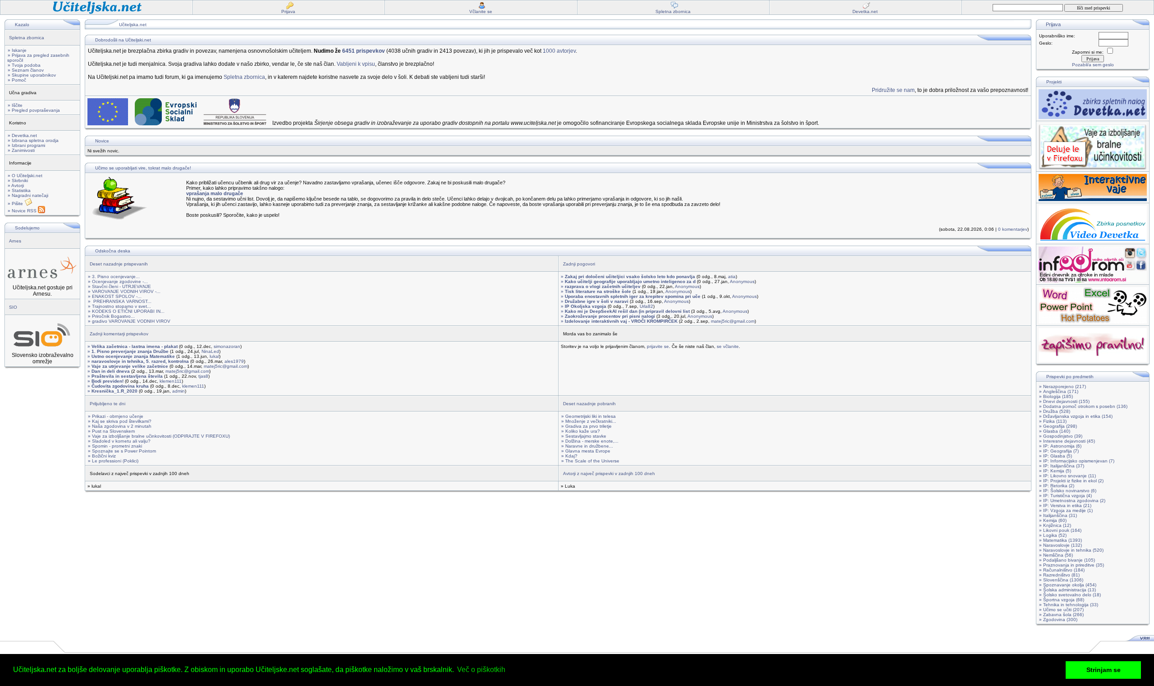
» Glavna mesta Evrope (585, 450)
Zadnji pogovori (579, 263)
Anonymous (742, 281)
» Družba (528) (1054, 411)
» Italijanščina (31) (1058, 515)
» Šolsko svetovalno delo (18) (1070, 594)
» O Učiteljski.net (25, 175)
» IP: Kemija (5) (1055, 470)
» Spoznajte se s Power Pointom (122, 450)
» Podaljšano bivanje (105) (1067, 560)
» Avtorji (16, 185)
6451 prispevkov (363, 51)
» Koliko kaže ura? (580, 431)
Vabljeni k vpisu (356, 64)
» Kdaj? (569, 455)
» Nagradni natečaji (28, 195)
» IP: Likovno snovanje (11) (1067, 475)
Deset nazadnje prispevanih (119, 263)
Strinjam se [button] (1103, 669)
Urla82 (646, 306)
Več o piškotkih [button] (481, 669)
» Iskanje (17, 50)
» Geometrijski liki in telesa (588, 416)
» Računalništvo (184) (1062, 569)
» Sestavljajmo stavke (583, 436)
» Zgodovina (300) (1058, 619)
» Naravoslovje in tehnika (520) (1071, 550)
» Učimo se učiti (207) (1061, 609)
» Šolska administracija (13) (1067, 589)
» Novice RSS (23, 210)
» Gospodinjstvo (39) (1060, 436)
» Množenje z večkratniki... (588, 421)
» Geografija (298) (1058, 426)
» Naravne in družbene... (587, 446)
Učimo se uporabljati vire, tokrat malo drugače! (143, 167)
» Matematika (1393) (1060, 540)
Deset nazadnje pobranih (589, 403)
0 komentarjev (1012, 229)
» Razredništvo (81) (1059, 574)
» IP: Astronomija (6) (1060, 446)
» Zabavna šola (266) (1061, 614)
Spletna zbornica (26, 37)
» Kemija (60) (1053, 520)
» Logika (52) (1053, 535)
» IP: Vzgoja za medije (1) (1066, 510)
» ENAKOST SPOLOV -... (115, 296)
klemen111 (171, 381)
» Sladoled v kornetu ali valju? (119, 441)
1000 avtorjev (559, 51)
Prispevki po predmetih (1070, 376)
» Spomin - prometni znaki (115, 446)
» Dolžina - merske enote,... (589, 441)
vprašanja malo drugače (214, 193)
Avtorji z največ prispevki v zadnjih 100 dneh (609, 473)
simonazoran (227, 346)
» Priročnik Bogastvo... (111, 316)
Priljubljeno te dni (107, 403)
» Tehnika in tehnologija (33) (1068, 604)
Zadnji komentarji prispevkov (119, 333)
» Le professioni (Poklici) (113, 460)
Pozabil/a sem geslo (1093, 64)
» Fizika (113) (1053, 421)
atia (732, 276)
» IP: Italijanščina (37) (1061, 465)
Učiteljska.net (133, 24)
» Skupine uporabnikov (32, 75)
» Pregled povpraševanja (34, 110)
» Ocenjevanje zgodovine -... (118, 281)
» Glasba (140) (1054, 431)
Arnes (15, 240)
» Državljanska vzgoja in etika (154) (1076, 416)
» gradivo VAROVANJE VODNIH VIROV (129, 321)
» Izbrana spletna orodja (33, 140)
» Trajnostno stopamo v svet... (119, 306)
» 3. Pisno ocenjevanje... (114, 276)
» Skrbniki (18, 180)
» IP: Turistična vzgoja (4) (1065, 495)
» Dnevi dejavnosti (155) (1064, 401)
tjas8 (203, 376)
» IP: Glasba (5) (1055, 455)
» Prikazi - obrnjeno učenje (115, 416)
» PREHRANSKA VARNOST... (119, 301)
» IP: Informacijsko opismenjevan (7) (1076, 460)
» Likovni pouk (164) (1060, 530)
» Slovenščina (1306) (1061, 579)
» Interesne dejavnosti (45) (1067, 441)
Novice (102, 140)
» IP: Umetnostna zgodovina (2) (1072, 500)
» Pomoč (17, 80)
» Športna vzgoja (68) (1061, 599)
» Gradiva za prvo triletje (586, 426)
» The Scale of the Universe (590, 460)
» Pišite (16, 203)
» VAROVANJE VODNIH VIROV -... (124, 291)
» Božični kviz (102, 455)
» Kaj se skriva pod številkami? (119, 421)
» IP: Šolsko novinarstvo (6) (1067, 490)
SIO (13, 307)
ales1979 (234, 361)
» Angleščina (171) (1058, 391)
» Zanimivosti (21, 150)
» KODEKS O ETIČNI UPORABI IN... (126, 311)
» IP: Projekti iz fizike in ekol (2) (1071, 480)
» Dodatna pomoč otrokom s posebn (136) (1083, 406)
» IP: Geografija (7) (1059, 450)
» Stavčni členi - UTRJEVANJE (119, 286)
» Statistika (19, 190)
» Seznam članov (26, 70)
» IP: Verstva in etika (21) (1065, 505)
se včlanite (728, 346)
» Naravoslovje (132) (1060, 545)
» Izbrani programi (26, 145)
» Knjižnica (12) (1055, 525)
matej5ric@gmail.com (733, 321)
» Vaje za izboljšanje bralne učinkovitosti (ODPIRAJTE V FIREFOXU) (159, 436)
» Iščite (15, 105)
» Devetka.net (22, 135)
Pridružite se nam (893, 90)
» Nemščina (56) (1056, 555)
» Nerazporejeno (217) (1062, 386)
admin (178, 391)
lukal (214, 356)
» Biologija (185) (1056, 396)
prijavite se (658, 346)
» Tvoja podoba (24, 65)
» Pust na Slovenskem (111, 431)
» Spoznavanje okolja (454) (1067, 584)
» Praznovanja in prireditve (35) (1071, 565)
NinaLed (210, 351)
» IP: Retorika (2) (1056, 485)
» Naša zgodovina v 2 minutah (119, 426)
